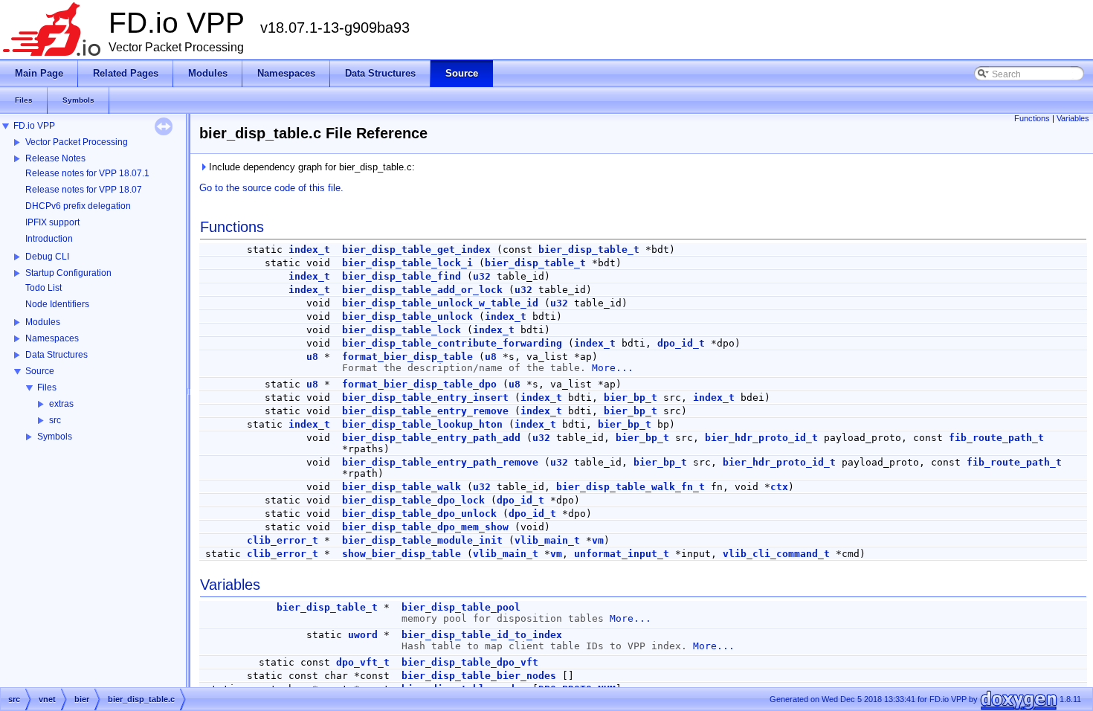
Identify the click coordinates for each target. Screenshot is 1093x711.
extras (61, 404)
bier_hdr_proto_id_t (761, 437)
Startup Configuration (68, 273)
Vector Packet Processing (76, 142)
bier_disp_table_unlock (407, 316)
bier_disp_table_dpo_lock (413, 500)
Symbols (54, 436)
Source (39, 371)
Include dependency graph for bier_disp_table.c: (310, 167)
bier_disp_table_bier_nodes (479, 675)
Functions (1032, 118)
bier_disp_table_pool (461, 607)
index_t (309, 249)
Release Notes (55, 158)
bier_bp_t (630, 397)
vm (598, 540)
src (55, 420)
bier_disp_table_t (588, 249)
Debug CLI (47, 256)
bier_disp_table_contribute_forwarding (452, 343)
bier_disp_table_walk (401, 486)
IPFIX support (52, 222)
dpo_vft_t (363, 662)
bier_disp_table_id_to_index (482, 634)
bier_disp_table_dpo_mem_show (425, 527)
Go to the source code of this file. (271, 187)
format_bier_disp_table (407, 356)
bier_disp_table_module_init (422, 540)
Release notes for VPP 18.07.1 (87, 173)
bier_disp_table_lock (401, 329)
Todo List (43, 288)
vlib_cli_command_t (776, 553)
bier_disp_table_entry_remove (425, 410)
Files (47, 387)
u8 (312, 356)
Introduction (49, 239)
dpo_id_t (681, 343)
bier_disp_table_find (401, 276)
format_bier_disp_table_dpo (419, 384)
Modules (42, 322)
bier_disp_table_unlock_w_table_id (440, 303)
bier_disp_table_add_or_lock (422, 289)
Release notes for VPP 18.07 (83, 189)
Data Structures (56, 355)
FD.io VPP (34, 125)
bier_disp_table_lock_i (407, 262)
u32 (482, 276)
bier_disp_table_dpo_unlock (419, 513)
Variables (1073, 118)
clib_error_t (282, 540)
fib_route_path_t (996, 437)
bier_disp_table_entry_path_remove (440, 462)
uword (363, 634)
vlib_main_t (547, 540)
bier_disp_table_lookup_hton (422, 424)
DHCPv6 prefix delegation (78, 206)
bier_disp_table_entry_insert (425, 397)
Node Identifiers (57, 304)
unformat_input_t (621, 553)
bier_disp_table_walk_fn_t (630, 486)
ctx (779, 486)
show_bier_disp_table (401, 553)
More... (612, 367)
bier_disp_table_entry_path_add (431, 437)
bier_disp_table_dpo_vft (470, 662)
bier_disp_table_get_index (416, 249)
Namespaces (52, 338)
